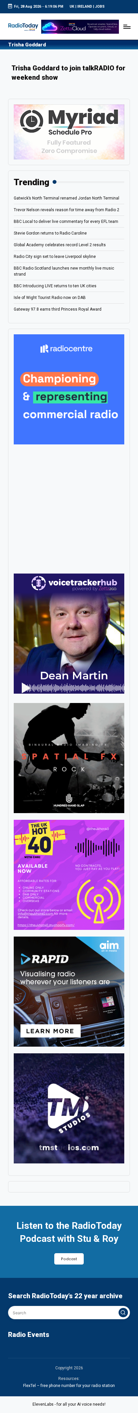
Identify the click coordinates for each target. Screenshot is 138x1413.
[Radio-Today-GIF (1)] (69, 389)
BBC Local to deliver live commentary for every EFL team (66, 221)
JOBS (100, 6)
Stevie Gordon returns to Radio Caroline (50, 233)
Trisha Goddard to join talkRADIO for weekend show (68, 72)
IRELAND (84, 6)
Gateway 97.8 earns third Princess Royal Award (57, 309)
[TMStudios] (69, 1108)
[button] (123, 1312)
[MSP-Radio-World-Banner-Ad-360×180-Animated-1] (69, 131)
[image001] (69, 874)
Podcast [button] (69, 1259)
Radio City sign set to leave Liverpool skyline (55, 256)
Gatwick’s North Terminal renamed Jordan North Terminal (66, 198)
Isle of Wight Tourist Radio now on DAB (50, 297)
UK (72, 6)
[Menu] (126, 26)
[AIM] (69, 991)
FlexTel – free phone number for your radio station (69, 1385)
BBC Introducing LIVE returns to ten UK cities (55, 286)
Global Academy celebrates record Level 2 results (60, 245)
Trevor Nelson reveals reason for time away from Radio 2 (66, 210)
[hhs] (69, 757)
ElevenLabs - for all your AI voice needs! (69, 1404)
